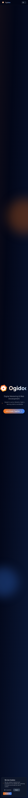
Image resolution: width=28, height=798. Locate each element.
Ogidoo (7, 2)
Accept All (7, 793)
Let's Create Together (13, 411)
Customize (8, 790)
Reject (16, 790)
